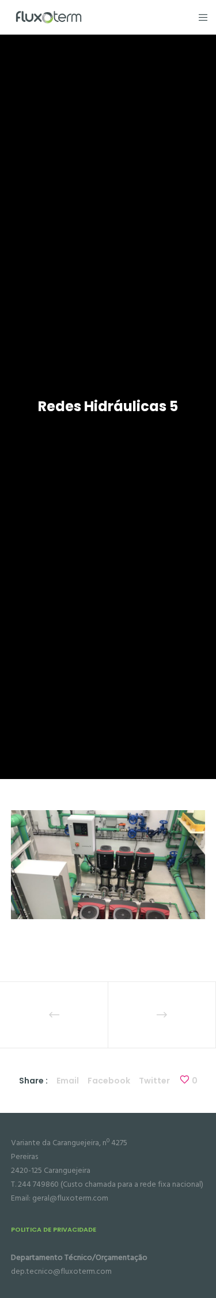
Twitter (154, 1080)
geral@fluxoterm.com (70, 1198)
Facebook (109, 1080)
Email (67, 1080)
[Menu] (199, 17)
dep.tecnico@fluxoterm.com (61, 1271)
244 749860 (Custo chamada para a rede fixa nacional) (110, 1184)
